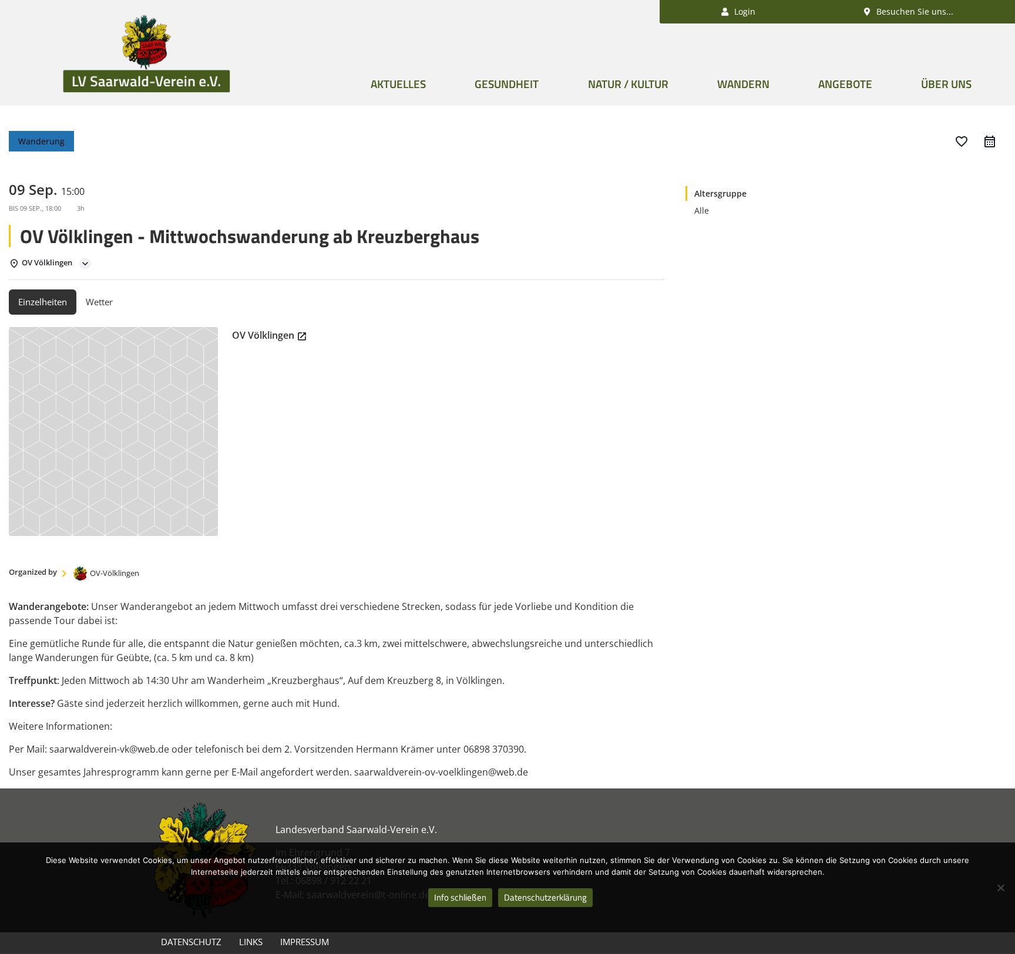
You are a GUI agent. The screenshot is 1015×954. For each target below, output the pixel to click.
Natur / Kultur (628, 83)
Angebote (845, 83)
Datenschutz (191, 942)
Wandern (743, 83)
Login (743, 11)
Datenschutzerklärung (545, 897)
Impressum (304, 942)
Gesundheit (507, 83)
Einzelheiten (42, 302)
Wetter (99, 302)
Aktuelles (398, 83)
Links (251, 942)
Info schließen (460, 897)
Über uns (946, 83)
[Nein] (1000, 888)
